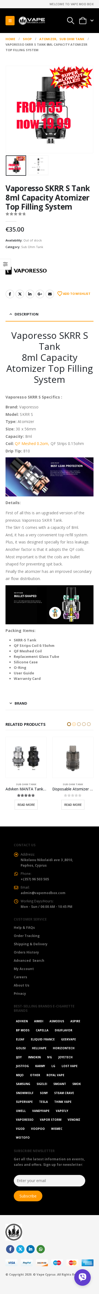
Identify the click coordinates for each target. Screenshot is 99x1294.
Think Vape (63, 1110)
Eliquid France (43, 1047)
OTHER (35, 1083)
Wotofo (23, 1146)
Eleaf (20, 1047)
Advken (22, 1029)
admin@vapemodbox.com (43, 901)
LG (53, 1074)
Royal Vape (55, 1083)
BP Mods (22, 1038)
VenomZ (74, 1128)
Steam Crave (64, 1101)
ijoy (19, 1065)
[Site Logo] (31, 21)
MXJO (20, 1083)
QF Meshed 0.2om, (32, 443)
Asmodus (57, 1029)
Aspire (75, 1029)
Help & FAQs (24, 935)
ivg (49, 1065)
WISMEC (56, 1137)
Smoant (59, 1092)
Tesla (43, 1110)
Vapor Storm (50, 1128)
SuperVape (24, 1110)
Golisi (21, 1056)
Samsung (23, 1092)
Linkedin (30, 1257)
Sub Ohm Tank (32, 247)
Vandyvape (41, 1119)
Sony (44, 1101)
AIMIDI (38, 1029)
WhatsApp (41, 1257)
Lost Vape (70, 1074)
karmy (40, 1074)
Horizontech (64, 1056)
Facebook (10, 294)
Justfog (22, 1074)
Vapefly (62, 1119)
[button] (10, 20)
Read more (26, 805)
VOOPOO (38, 1137)
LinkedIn (30, 294)
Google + (39, 294)
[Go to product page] (26, 757)
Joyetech (65, 1065)
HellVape (39, 1056)
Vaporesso (25, 1128)
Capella (42, 1038)
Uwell (21, 1119)
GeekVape (68, 1047)
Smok (76, 1092)
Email (49, 294)
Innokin (34, 1065)
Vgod (20, 1137)
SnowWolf (25, 1101)
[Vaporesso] (26, 270)
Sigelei (42, 1092)
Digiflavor (63, 1038)
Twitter (19, 294)
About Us (21, 993)
